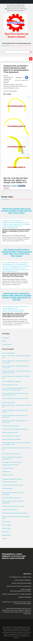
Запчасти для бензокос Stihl (9, 385)
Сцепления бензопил (8, 468)
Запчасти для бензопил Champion (11, 439)
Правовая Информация (24, 597)
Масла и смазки (6, 525)
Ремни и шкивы (6, 521)
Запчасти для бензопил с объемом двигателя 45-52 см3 (16, 267)
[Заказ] (26, 77)
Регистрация (5, 337)
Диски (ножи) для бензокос (9, 481)
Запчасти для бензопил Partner (10, 426)
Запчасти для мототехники (9, 509)
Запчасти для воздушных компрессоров (13, 506)
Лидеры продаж (9, 269)
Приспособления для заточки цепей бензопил (14, 513)
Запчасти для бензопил (14, 222)
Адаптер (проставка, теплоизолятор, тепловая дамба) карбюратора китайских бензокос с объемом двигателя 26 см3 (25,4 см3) (16, 296)
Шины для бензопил (7, 475)
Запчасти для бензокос (8, 306)
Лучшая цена (10, 226)
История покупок (7, 344)
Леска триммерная (7, 488)
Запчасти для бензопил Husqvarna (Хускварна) (14, 429)
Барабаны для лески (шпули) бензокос (12, 485)
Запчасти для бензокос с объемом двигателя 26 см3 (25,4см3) (15, 308)
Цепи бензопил (6, 471)
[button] (30, 58)
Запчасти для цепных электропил (11, 453)
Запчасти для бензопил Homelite (11, 436)
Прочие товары (6, 528)
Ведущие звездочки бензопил (10, 465)
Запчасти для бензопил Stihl (10, 432)
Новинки (4, 538)
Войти (4, 341)
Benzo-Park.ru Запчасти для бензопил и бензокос (16, 35)
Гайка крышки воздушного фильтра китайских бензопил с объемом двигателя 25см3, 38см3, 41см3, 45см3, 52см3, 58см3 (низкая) (16, 252)
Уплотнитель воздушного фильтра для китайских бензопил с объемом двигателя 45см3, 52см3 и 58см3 (16, 210)
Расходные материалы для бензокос (12, 479)
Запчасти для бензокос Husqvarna (11, 381)
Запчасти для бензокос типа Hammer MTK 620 (15, 398)
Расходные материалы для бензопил (12, 462)
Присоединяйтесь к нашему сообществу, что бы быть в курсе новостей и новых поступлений (14, 556)
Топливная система (11, 227)
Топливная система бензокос (16, 311)
